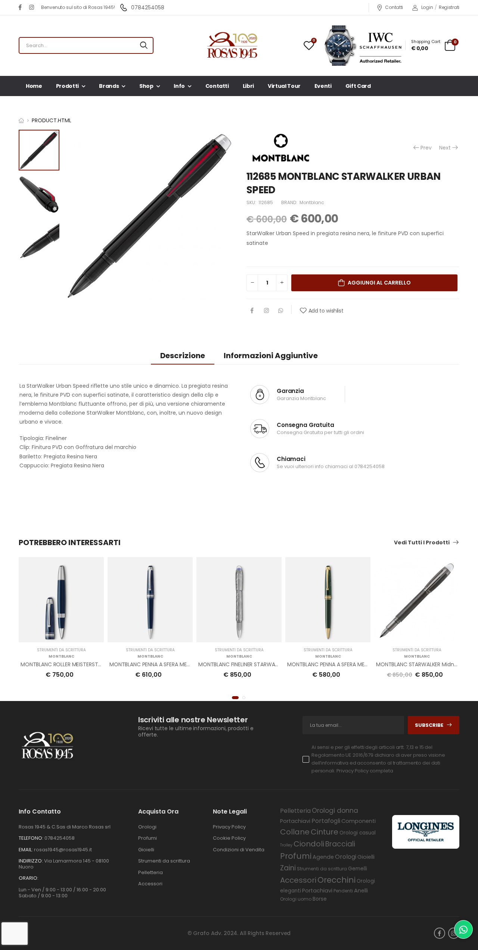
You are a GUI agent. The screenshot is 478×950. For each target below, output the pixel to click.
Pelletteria (150, 872)
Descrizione (182, 355)
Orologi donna (335, 810)
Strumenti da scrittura (61, 650)
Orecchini (336, 879)
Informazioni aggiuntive (271, 355)
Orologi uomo (295, 899)
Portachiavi (295, 821)
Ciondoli (309, 844)
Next (445, 148)
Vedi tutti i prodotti (422, 542)
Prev (422, 148)
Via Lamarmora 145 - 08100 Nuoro (64, 863)
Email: (26, 849)
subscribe (429, 725)
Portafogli (325, 821)
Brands (109, 86)
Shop (146, 86)
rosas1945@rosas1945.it (63, 849)
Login (427, 7)
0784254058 (369, 466)
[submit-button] (144, 45)
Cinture (324, 832)
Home (34, 86)
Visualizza (61, 633)
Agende (323, 857)
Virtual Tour (284, 86)
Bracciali (340, 844)
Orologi (147, 826)
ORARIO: (28, 878)
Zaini (288, 868)
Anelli (361, 890)
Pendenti (343, 891)
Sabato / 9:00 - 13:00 (43, 895)
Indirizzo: (31, 860)
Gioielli (146, 849)
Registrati (449, 7)
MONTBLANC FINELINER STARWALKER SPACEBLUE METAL (264, 664)
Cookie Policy (229, 838)
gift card (358, 86)
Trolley (286, 845)
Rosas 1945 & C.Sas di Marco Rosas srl (65, 826)
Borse (320, 899)
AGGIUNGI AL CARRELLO (379, 282)
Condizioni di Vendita (238, 849)
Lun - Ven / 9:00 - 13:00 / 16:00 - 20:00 (62, 889)
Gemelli (357, 868)
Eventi (323, 86)
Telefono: (31, 838)
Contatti (394, 7)
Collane (295, 832)
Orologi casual (357, 832)
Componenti (358, 821)
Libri (248, 86)
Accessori (150, 883)
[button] (235, 697)
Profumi (147, 838)
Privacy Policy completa (364, 770)
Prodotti (67, 86)
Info (179, 86)
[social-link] (20, 7)
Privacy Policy (229, 826)
